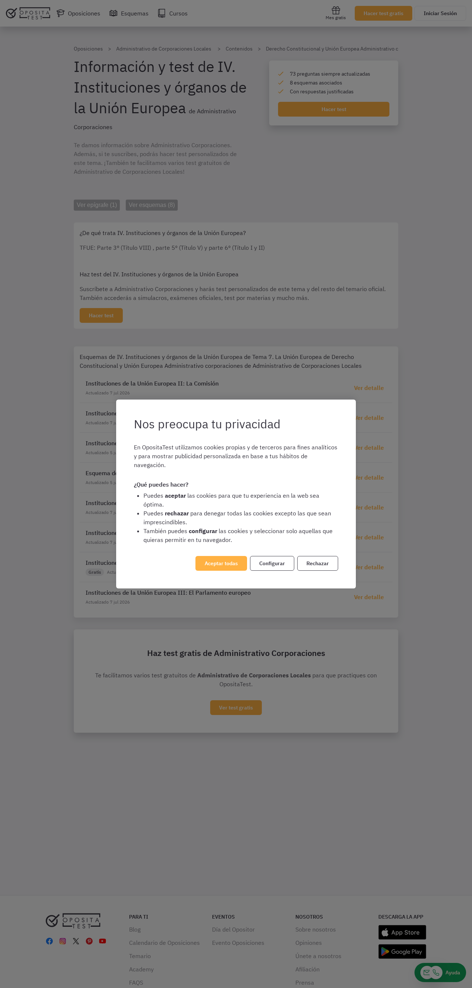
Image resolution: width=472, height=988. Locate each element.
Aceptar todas (221, 563)
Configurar (272, 563)
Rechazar (317, 563)
